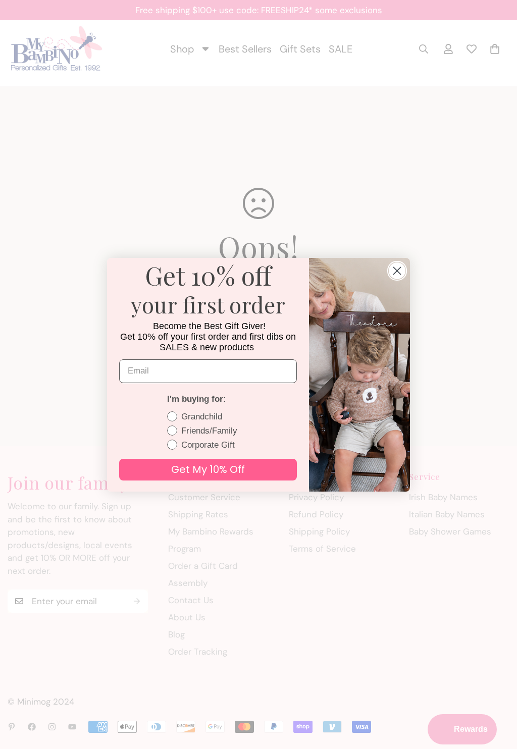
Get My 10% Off (208, 469)
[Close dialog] (397, 271)
